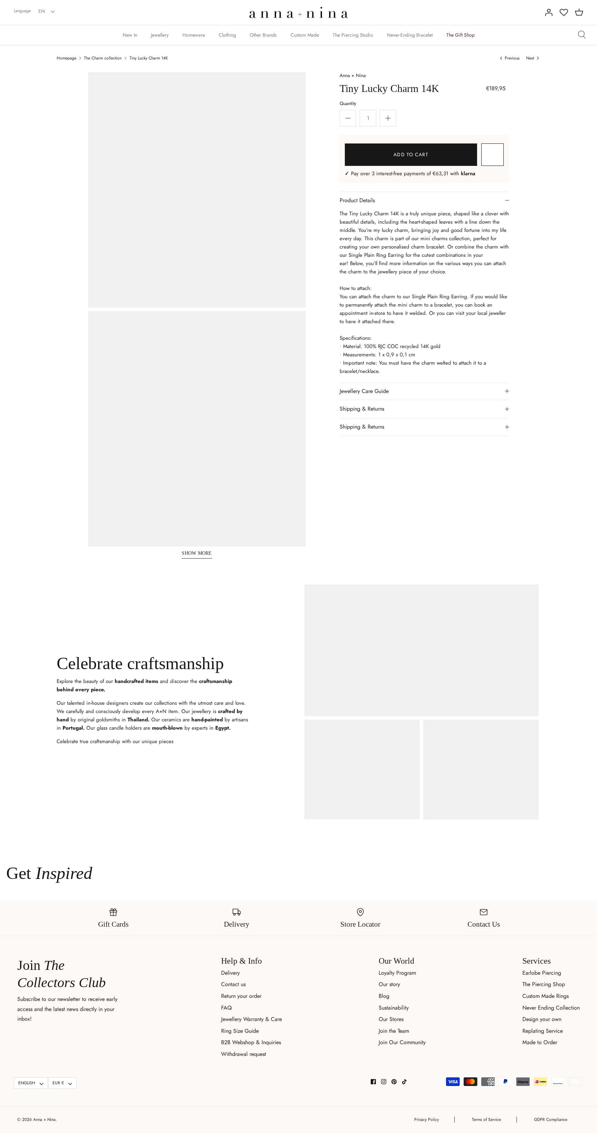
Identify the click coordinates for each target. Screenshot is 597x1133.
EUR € (58, 1083)
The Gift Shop (460, 34)
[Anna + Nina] (298, 12)
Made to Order (539, 1042)
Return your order (241, 996)
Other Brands (263, 34)
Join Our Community (402, 1042)
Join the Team (394, 1031)
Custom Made (305, 34)
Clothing (227, 34)
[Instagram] (383, 1081)
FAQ (226, 1008)
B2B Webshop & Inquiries (251, 1042)
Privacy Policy (426, 1119)
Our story (389, 984)
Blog (384, 996)
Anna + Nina (353, 75)
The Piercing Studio (353, 34)
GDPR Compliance (550, 1119)
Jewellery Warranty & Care (251, 1019)
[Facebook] (373, 1081)
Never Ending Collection (551, 1008)
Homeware (193, 34)
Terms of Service (486, 1119)
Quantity (348, 103)
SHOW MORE (197, 553)
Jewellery (160, 34)
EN (41, 11)
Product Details (357, 200)
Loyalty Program (397, 973)
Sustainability (394, 1008)
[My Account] (548, 12)
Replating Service (542, 1031)
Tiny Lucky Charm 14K (149, 58)
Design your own (541, 1019)
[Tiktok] (404, 1081)
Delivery (230, 973)
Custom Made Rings (545, 996)
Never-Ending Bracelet (410, 34)
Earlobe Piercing (541, 973)
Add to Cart (411, 154)
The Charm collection (103, 58)
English (26, 1083)
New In (130, 34)
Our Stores (391, 1019)
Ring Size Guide (240, 1031)
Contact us (233, 984)
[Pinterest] (394, 1081)
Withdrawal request (243, 1054)
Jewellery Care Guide (364, 391)
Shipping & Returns (362, 409)
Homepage (66, 58)
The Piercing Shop (543, 984)
